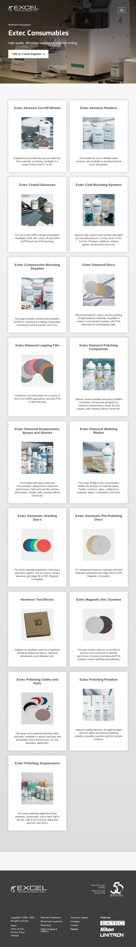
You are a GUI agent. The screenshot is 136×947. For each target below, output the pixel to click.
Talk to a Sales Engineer (27, 54)
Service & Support (79, 917)
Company (75, 921)
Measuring (46, 925)
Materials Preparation (19, 24)
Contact (74, 925)
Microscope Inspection (51, 921)
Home (13, 925)
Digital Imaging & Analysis (49, 930)
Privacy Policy (18, 932)
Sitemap (15, 935)
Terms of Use (17, 929)
